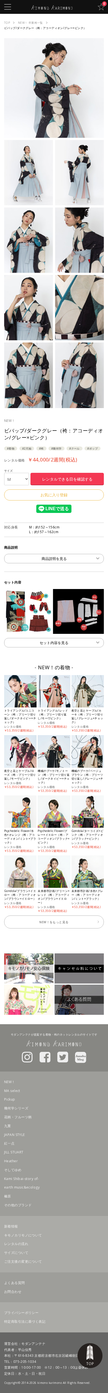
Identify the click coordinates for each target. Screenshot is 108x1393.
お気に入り (101, 7)
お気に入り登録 (54, 494)
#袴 (41, 448)
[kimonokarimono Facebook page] (45, 1056)
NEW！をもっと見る (53, 922)
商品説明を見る (54, 558)
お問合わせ (12, 1291)
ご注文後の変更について (23, 1261)
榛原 (7, 1196)
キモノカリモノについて (23, 1235)
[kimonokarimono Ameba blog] (80, 1056)
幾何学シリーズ (16, 1108)
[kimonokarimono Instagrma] (27, 1056)
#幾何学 (56, 448)
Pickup (9, 1099)
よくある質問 (14, 1282)
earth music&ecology (22, 1187)
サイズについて (16, 1252)
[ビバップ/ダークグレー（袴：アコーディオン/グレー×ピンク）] (54, 135)
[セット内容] (54, 630)
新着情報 (11, 1226)
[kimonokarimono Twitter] (62, 1056)
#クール (74, 448)
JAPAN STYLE (14, 1134)
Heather (11, 1161)
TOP (90, 1355)
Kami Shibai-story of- (21, 1178)
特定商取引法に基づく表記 (24, 1321)
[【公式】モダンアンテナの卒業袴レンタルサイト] (52, 6)
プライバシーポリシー (21, 1312)
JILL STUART (14, 1152)
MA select (12, 1090)
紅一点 (9, 1143)
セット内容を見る (54, 642)
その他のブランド (18, 1205)
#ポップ (92, 448)
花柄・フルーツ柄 (18, 1117)
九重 (7, 1126)
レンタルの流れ (16, 1243)
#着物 (10, 448)
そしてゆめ (12, 1170)
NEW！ (9, 420)
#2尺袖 (27, 448)
